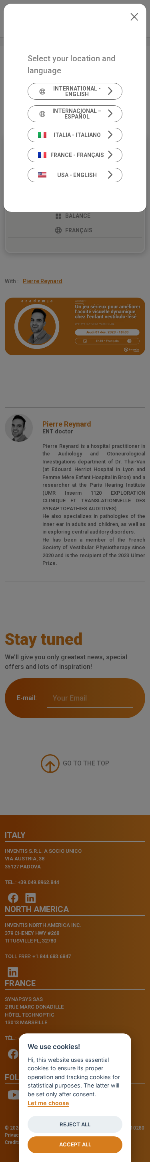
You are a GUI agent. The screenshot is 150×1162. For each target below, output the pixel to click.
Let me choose (48, 1103)
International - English (77, 91)
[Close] (134, 16)
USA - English (77, 175)
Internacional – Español (77, 114)
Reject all (75, 1124)
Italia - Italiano (77, 135)
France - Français (77, 155)
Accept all (75, 1144)
